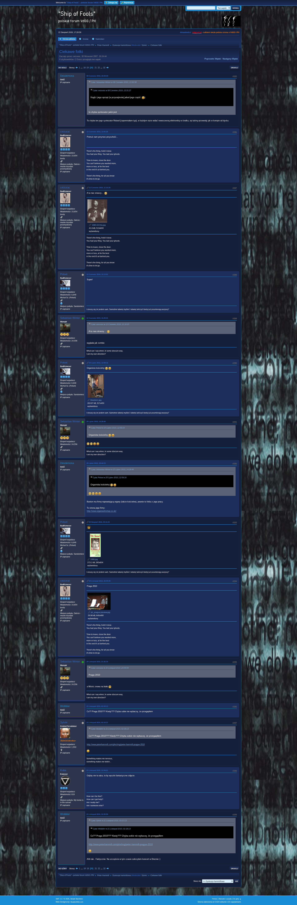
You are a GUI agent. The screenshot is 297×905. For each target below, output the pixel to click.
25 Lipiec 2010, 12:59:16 (98, 363)
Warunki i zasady (225, 899)
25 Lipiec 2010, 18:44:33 (96, 463)
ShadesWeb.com (76, 902)
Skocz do (197, 881)
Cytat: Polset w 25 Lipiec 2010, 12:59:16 (108, 428)
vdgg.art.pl (197, 32)
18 (84, 67)
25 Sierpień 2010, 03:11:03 (99, 522)
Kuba (63, 770)
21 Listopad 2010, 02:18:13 (97, 706)
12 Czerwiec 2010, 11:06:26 (97, 132)
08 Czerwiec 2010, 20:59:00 (97, 76)
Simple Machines (76, 899)
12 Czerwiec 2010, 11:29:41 (97, 318)
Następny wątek (230, 59)
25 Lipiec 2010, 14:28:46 (96, 421)
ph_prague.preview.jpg (100, 612)
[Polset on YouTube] (61, 303)
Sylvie (144, 45)
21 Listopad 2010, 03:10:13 (97, 722)
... (82, 67)
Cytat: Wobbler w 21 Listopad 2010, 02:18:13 (110, 729)
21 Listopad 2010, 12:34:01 (97, 770)
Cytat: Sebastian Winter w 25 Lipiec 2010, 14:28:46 (112, 469)
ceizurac (65, 131)
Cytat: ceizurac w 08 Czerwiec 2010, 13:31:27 (112, 90)
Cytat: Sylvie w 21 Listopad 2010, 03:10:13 (109, 820)
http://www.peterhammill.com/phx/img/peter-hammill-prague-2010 (116, 744)
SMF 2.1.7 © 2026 (62, 899)
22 (99, 67)
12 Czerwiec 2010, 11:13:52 (97, 274)
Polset (63, 274)
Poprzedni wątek (212, 59)
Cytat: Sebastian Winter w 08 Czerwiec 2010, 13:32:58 (114, 82)
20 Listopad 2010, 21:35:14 (97, 662)
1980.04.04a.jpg (98, 225)
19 (87, 67)
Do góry (62, 869)
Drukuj (234, 68)
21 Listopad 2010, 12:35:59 (97, 814)
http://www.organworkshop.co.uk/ (101, 511)
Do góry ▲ (237, 899)
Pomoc (214, 899)
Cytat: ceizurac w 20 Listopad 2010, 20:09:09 (110, 668)
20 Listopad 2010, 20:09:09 (99, 581)
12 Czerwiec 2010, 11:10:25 (99, 188)
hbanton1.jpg (95, 400)
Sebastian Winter (70, 317)
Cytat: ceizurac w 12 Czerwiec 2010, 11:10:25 (110, 324)
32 (104, 67)
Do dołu (62, 68)
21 (96, 67)
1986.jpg (94, 559)
